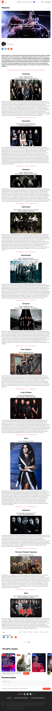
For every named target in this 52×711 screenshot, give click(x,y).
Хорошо (26, 673)
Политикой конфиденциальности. (8, 674)
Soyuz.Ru (3, 2)
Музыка (6, 7)
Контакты (9, 697)
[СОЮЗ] (3, 703)
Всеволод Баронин (10, 44)
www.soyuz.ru (25, 702)
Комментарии (26, 642)
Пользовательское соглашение (21, 697)
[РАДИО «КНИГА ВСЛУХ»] (48, 673)
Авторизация (46, 688)
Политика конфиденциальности (38, 697)
